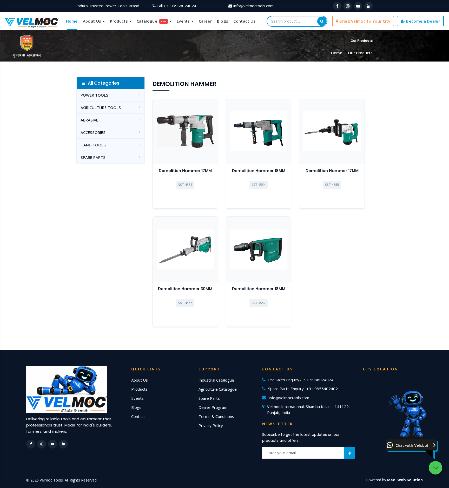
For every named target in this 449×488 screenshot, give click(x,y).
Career (205, 21)
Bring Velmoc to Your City (364, 21)
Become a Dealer (422, 21)
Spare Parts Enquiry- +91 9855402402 (303, 388)
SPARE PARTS (93, 157)
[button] (411, 445)
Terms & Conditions (216, 416)
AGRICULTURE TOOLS (101, 107)
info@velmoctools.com (253, 5)
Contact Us (244, 21)
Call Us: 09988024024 (176, 5)
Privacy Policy (211, 425)
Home (72, 21)
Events (184, 21)
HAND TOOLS (93, 144)
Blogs (222, 21)
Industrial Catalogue (216, 380)
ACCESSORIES (93, 132)
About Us (92, 21)
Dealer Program (213, 407)
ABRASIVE (89, 120)
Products (119, 21)
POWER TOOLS (94, 95)
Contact (138, 416)
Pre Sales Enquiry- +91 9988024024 (300, 379)
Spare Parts (209, 398)
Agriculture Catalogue (218, 389)
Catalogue (152, 21)
